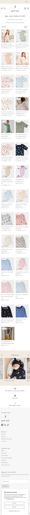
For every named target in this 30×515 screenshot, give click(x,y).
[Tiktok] (8, 425)
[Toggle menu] (2, 8)
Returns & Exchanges (6, 458)
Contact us (4, 441)
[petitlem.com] (15, 8)
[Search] (5, 8)
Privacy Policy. (10, 499)
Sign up (5, 486)
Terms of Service (5, 465)
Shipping (3, 460)
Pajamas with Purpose (6, 439)
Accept (14, 503)
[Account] (24, 8)
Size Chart (3, 453)
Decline (14, 507)
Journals (3, 434)
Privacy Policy (4, 462)
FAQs (2, 450)
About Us (3, 436)
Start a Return (4, 455)
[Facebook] (2, 425)
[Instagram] (5, 425)
